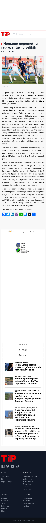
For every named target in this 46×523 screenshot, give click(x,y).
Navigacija (18, 34)
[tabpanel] (23, 401)
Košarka (4, 501)
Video (25, 486)
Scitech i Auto (28, 481)
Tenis (3, 503)
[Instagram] (17, 466)
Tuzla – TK (5, 476)
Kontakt (26, 506)
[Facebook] (3, 466)
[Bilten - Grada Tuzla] (23, 245)
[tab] (23, 345)
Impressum (27, 498)
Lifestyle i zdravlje (30, 476)
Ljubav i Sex (27, 479)
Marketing (27, 501)
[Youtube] (12, 466)
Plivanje (4, 511)
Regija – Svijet (6, 481)
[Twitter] (7, 466)
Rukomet (5, 506)
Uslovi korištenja (29, 503)
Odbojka (4, 508)
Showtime (27, 484)
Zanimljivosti (28, 489)
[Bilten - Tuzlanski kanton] (23, 251)
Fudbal (4, 498)
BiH (2, 479)
